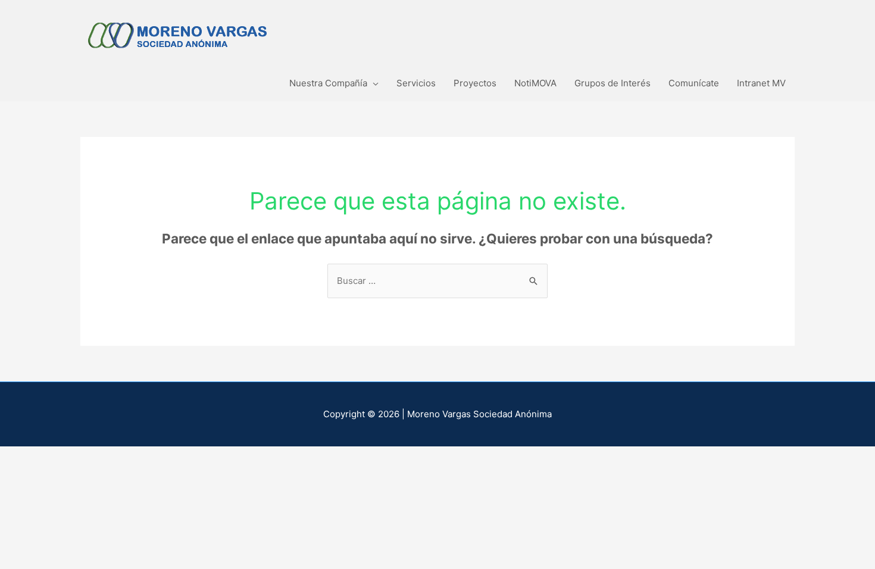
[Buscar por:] (437, 280)
